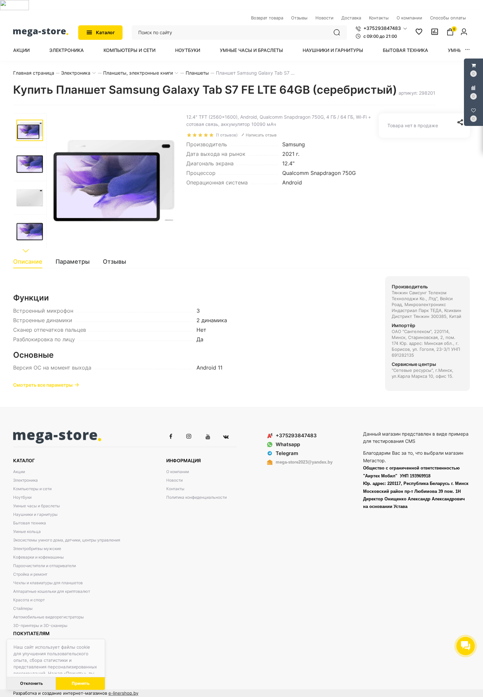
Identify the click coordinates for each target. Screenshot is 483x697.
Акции (21, 50)
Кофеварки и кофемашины (38, 557)
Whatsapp (288, 444)
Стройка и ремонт (30, 574)
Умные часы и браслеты (251, 50)
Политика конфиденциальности (196, 497)
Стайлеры (23, 608)
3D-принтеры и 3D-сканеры (40, 625)
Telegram (287, 453)
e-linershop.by (123, 693)
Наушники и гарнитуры (333, 50)
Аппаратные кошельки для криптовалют (51, 591)
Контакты (175, 488)
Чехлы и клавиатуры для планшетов (48, 582)
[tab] (31, 261)
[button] (381, 28)
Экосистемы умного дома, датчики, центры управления (66, 540)
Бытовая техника (405, 50)
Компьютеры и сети (129, 50)
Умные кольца (27, 531)
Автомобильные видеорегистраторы (48, 616)
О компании (177, 471)
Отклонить (31, 683)
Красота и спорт (29, 599)
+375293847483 (296, 435)
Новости (174, 480)
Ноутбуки (187, 50)
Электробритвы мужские (37, 548)
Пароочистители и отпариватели (44, 565)
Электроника (66, 50)
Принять (80, 683)
